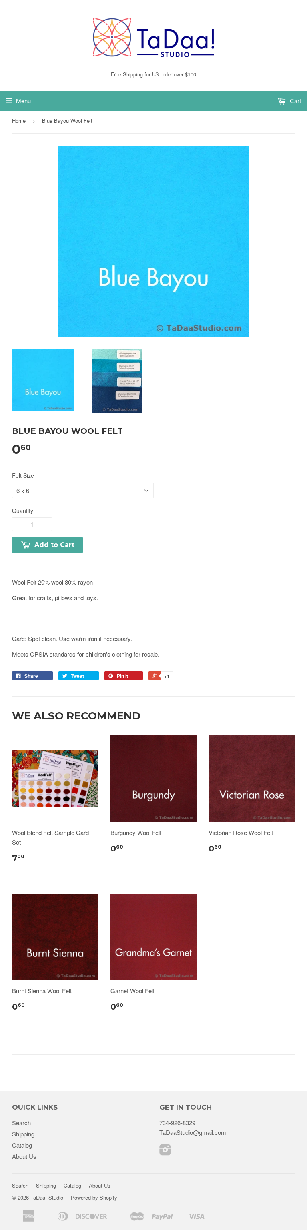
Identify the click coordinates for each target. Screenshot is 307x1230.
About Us (24, 1156)
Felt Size (23, 475)
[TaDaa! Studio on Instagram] (165, 1152)
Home (19, 120)
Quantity (22, 511)
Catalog (22, 1145)
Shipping (23, 1134)
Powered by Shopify (94, 1197)
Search (21, 1122)
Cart (294, 100)
